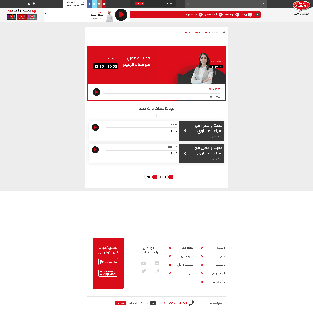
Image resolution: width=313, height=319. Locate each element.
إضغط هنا (120, 303)
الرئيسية (221, 248)
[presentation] (45, 13)
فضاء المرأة (192, 14)
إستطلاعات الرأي (185, 265)
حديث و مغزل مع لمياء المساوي (209, 128)
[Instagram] (99, 4)
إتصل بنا (190, 273)
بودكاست (230, 14)
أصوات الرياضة (97, 15)
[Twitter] (94, 4)
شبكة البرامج (211, 14)
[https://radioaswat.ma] (224, 32)
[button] (188, 4)
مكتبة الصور (187, 256)
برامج (244, 14)
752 (148, 177)
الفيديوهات (188, 248)
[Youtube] (104, 4)
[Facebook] (89, 4)
